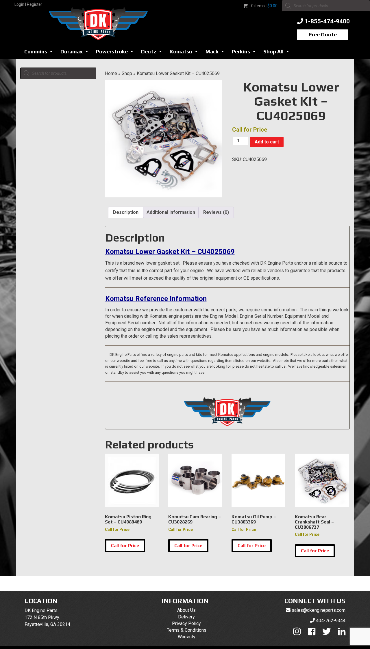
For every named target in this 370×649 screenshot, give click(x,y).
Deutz (153, 53)
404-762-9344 (330, 620)
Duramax (75, 53)
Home (111, 73)
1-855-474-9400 (327, 21)
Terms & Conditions (186, 630)
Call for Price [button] (125, 545)
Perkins (245, 53)
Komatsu (185, 53)
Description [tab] (125, 212)
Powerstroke (116, 53)
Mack (216, 53)
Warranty (186, 636)
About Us (186, 610)
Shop (127, 73)
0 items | (264, 5)
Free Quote (323, 34)
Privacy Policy (186, 623)
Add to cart (267, 142)
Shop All (277, 53)
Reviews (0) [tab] (216, 212)
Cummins (40, 53)
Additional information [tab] (171, 212)
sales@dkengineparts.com (318, 610)
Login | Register (28, 4)
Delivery (186, 617)
